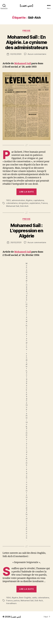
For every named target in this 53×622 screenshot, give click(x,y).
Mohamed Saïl (22, 63)
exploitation (34, 203)
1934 (8, 597)
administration (18, 200)
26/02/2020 (15, 242)
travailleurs (11, 603)
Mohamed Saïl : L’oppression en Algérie (26, 231)
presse (26, 30)
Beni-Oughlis (25, 597)
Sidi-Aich (24, 206)
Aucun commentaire (37, 54)
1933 (8, 200)
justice (17, 600)
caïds (34, 597)
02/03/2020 (15, 54)
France (44, 203)
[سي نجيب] (26, 5)
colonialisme (12, 203)
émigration (23, 203)
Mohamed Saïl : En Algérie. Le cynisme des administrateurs (26, 42)
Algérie (29, 200)
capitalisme (38, 200)
